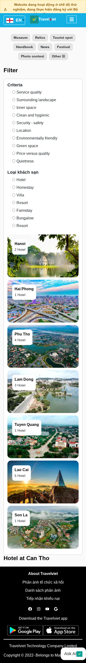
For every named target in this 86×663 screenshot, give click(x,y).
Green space (27, 146)
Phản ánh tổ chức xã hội (43, 582)
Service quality (29, 92)
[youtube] (47, 609)
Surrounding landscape (36, 100)
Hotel (21, 180)
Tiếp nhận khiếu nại (43, 598)
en (18, 20)
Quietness (25, 161)
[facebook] (30, 609)
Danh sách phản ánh (43, 590)
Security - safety (29, 123)
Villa (20, 195)
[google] (56, 609)
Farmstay (24, 210)
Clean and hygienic (32, 115)
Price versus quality (33, 153)
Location (23, 130)
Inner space (26, 108)
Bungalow (25, 218)
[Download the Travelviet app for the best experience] (25, 632)
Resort (22, 203)
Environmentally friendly (36, 138)
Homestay (25, 187)
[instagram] (39, 609)
